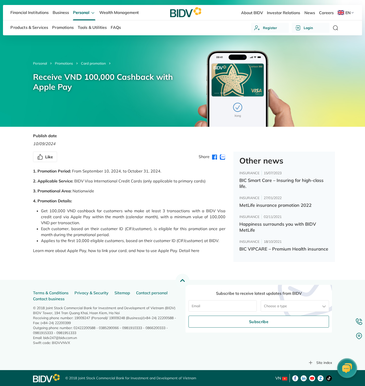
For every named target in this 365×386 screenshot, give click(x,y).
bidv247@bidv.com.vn (60, 338)
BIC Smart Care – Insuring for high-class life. (281, 183)
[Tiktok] (329, 377)
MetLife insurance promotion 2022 (275, 205)
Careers (326, 12)
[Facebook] (295, 377)
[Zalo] (321, 377)
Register (270, 28)
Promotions (64, 63)
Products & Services (29, 27)
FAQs (116, 27)
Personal (40, 63)
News (309, 12)
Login (308, 28)
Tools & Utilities (92, 27)
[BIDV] (46, 378)
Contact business (49, 298)
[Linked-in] (304, 377)
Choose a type (275, 306)
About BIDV (252, 12)
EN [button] (348, 12)
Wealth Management (119, 12)
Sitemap (122, 292)
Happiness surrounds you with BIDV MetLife (277, 227)
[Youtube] (312, 377)
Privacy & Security (91, 292)
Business (61, 12)
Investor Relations (283, 12)
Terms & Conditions (51, 292)
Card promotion (93, 63)
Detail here (189, 250)
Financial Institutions (29, 12)
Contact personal (152, 292)
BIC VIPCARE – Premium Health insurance (283, 249)
